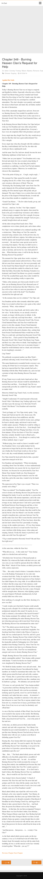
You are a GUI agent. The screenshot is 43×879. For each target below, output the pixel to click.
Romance (36, 71)
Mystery (29, 71)
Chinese (7, 73)
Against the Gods (8, 80)
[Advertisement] (21, 29)
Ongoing (13, 73)
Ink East (4, 3)
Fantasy (18, 71)
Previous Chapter (8, 853)
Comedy (12, 71)
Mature (24, 71)
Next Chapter (18, 853)
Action (7, 71)
